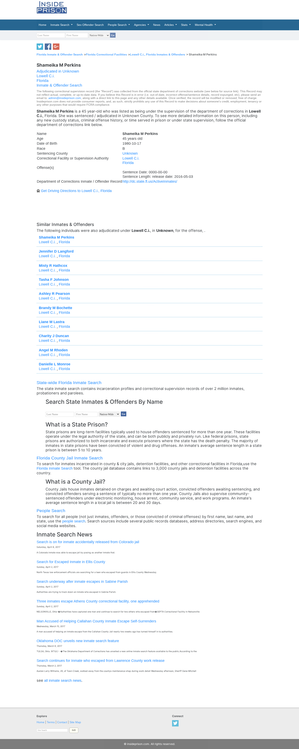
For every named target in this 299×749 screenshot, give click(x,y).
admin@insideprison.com (64, 98)
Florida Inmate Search (55, 468)
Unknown (130, 153)
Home (40, 722)
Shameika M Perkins (56, 237)
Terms (51, 722)
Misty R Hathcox (53, 265)
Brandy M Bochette (55, 308)
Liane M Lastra (51, 322)
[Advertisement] (169, 9)
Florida (43, 80)
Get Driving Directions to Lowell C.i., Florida (76, 191)
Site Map (75, 722)
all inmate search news (62, 680)
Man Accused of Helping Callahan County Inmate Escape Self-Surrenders (96, 621)
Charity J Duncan (54, 336)
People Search (51, 510)
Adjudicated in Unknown (58, 71)
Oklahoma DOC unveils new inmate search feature (78, 641)
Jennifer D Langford (56, 251)
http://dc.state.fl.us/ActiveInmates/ (149, 181)
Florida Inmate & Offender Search (60, 54)
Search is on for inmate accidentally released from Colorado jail (88, 542)
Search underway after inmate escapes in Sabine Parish (82, 581)
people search (73, 521)
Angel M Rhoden (53, 350)
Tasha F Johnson (54, 279)
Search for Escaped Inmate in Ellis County (71, 562)
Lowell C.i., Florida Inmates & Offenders (157, 54)
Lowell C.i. (46, 76)
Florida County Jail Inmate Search (70, 458)
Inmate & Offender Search (59, 85)
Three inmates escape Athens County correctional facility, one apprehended (98, 601)
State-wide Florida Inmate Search (69, 382)
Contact (62, 722)
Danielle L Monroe (54, 364)
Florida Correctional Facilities (106, 54)
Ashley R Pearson (54, 293)
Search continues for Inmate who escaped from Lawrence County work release (101, 660)
